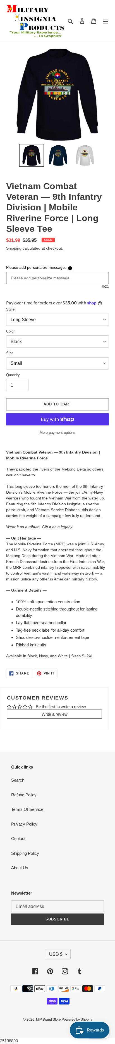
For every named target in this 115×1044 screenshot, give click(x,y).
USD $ (56, 954)
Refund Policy (24, 794)
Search (17, 780)
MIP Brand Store (49, 1019)
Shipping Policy (25, 853)
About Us (19, 867)
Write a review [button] (55, 714)
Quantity (13, 375)
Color (10, 331)
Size (9, 353)
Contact (18, 838)
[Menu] (105, 21)
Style (10, 309)
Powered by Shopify (77, 1019)
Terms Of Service (27, 809)
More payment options (58, 432)
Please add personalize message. (36, 267)
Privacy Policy (24, 824)
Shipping (13, 248)
